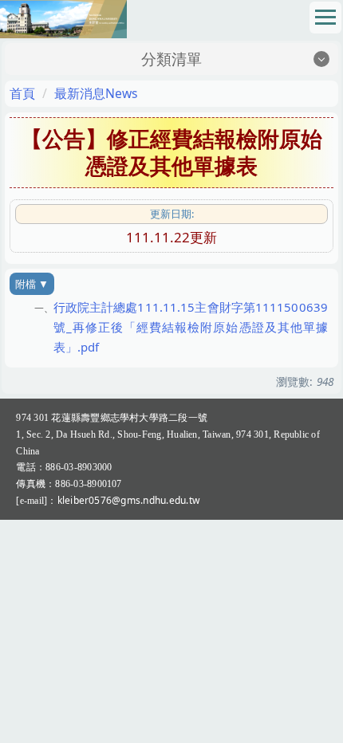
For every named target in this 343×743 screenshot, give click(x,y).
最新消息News (95, 93)
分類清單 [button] (171, 59)
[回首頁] (63, 17)
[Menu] (325, 17)
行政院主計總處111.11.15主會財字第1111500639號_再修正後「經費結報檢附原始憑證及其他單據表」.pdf (190, 326)
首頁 (22, 93)
